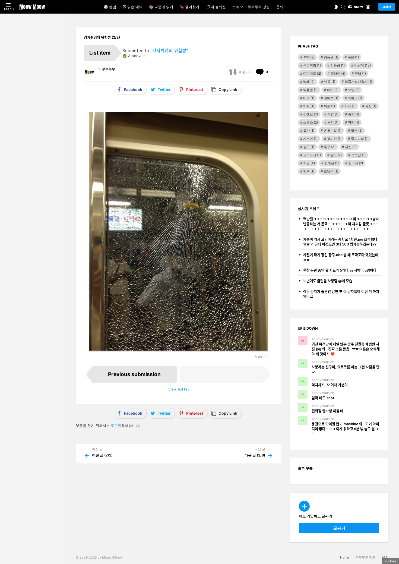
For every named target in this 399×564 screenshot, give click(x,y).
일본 (356, 130)
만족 (329, 82)
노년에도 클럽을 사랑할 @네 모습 (327, 281)
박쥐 (308, 106)
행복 (308, 171)
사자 (350, 106)
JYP (308, 57)
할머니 (355, 163)
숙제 (353, 114)
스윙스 (310, 122)
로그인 (116, 425)
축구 (329, 147)
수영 (332, 114)
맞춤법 (310, 90)
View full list (178, 389)
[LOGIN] (368, 6)
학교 (309, 163)
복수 (329, 106)
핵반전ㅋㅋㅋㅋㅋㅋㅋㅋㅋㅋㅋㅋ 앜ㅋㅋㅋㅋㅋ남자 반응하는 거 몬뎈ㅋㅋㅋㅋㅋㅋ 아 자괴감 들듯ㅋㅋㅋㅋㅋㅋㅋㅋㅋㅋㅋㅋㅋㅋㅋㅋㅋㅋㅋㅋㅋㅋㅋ (341, 224)
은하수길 (332, 130)
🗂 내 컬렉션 (216, 7)
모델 (353, 90)
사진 (370, 106)
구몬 (353, 57)
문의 (279, 7)
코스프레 (312, 155)
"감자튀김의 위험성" (169, 50)
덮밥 (360, 73)
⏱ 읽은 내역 (132, 7)
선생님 (310, 114)
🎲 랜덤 (110, 7)
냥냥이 (362, 65)
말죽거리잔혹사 (358, 82)
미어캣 (331, 98)
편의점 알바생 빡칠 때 (327, 411)
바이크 (355, 98)
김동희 (337, 65)
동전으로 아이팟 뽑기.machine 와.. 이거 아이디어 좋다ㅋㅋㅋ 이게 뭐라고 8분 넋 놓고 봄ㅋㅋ (345, 429)
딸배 (309, 82)
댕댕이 (338, 73)
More (258, 356)
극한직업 (312, 65)
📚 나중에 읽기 (161, 7)
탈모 (336, 155)
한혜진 (331, 163)
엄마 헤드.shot (323, 398)
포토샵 (358, 155)
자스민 (310, 139)
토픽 (235, 7)
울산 (308, 130)
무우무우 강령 (259, 7)
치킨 (350, 147)
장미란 (334, 139)
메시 (332, 90)
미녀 (308, 98)
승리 (332, 122)
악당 (353, 122)
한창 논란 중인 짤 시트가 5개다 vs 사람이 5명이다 (339, 270)
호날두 (331, 171)
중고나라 (360, 139)
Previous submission (134, 374)
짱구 (308, 147)
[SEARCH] (343, 6)
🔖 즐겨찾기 (189, 7)
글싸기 (386, 7)
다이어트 (312, 73)
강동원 (331, 57)
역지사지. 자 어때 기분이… (331, 385)
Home (344, 557)
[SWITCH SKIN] (336, 6)
